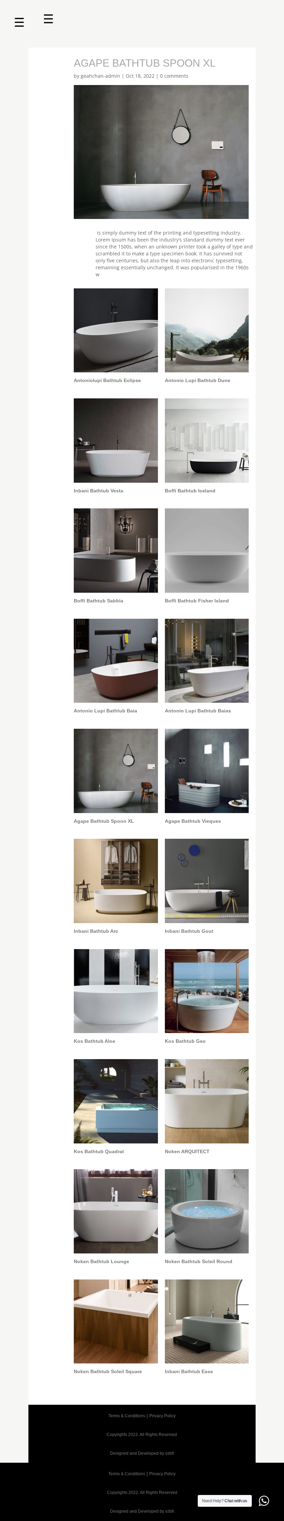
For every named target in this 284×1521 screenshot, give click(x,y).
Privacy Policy (162, 1415)
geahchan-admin (100, 76)
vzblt (169, 1453)
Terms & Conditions (126, 1415)
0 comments (174, 76)
